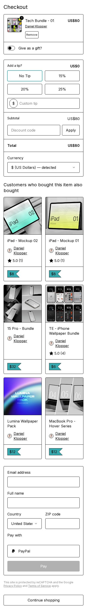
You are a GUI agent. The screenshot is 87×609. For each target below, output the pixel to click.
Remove (31, 34)
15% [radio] (62, 76)
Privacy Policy (13, 585)
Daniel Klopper (36, 26)
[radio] (43, 551)
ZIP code (52, 514)
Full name (15, 493)
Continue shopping (44, 600)
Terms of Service (39, 585)
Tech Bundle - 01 (39, 20)
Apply (71, 130)
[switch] (11, 48)
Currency (15, 158)
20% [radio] (25, 89)
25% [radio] (62, 89)
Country (14, 514)
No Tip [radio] (25, 76)
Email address (19, 472)
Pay (43, 566)
